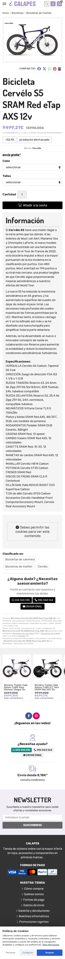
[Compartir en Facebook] (39, 69)
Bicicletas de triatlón (50, 633)
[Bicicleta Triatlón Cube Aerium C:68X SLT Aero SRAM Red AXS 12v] (47, 668)
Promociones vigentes (34, 922)
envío (20, 133)
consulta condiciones (32, 780)
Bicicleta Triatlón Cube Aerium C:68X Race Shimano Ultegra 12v (16, 687)
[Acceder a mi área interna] (53, 3)
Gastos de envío (33, 905)
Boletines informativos (34, 916)
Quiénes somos (34, 894)
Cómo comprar (34, 888)
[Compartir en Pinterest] (54, 69)
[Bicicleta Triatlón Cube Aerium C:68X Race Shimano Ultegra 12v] (17, 668)
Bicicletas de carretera (23, 633)
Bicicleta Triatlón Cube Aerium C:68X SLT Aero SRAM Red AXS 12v (47, 687)
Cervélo (21, 636)
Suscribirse (32, 825)
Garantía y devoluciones (34, 910)
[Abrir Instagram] (36, 716)
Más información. (51, 944)
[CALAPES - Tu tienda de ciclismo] (22, 3)
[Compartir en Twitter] (44, 69)
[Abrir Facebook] (29, 716)
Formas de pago (33, 899)
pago (28, 133)
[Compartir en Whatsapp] (49, 69)
